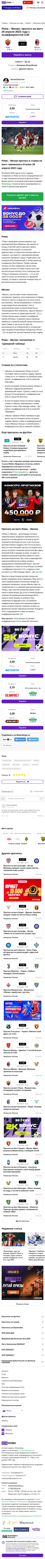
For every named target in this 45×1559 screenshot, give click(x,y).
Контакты (5, 1371)
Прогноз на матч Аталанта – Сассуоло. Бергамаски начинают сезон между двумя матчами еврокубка (21, 1169)
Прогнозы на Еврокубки (12, 1328)
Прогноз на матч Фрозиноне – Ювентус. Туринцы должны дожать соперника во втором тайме (20, 1209)
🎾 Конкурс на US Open (12, 8)
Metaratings (6, 184)
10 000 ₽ (33, 721)
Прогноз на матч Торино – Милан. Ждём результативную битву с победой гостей (21, 1149)
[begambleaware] (21, 1529)
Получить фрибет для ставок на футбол (22, 196)
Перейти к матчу (22, 55)
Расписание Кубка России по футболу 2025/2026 (18, 1361)
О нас (4, 1374)
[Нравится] (3, 816)
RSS (3, 1384)
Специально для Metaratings (12, 1381)
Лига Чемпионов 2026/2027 (13, 1344)
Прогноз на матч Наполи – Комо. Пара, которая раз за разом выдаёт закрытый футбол (20, 952)
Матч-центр (7, 828)
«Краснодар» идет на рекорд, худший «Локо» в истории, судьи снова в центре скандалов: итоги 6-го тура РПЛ (13, 1255)
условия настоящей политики (15, 1549)
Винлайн (6, 765)
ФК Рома (16, 765)
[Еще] (42, 2)
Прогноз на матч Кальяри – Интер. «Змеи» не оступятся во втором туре (19, 932)
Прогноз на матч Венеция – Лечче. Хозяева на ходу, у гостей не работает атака (22, 1189)
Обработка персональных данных (14, 1397)
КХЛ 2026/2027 (8, 1350)
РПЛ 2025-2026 (8, 1333)
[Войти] (38, 2)
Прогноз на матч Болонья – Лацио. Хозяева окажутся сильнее (22, 1108)
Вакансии (5, 1377)
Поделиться (20, 782)
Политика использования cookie (13, 1394)
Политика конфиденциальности (13, 1387)
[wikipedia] (26, 1523)
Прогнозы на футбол (11, 769)
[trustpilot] (7, 1529)
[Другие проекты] (8, 2)
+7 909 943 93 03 (14, 1488)
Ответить (40, 816)
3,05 (21, 614)
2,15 (40, 572)
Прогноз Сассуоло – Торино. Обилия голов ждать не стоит (22, 1033)
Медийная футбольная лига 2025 (16, 1339)
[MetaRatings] (9, 1443)
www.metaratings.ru (27, 1450)
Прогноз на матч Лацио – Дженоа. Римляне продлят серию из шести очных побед (22, 914)
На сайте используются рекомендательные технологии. (22, 1516)
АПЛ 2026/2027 (8, 1355)
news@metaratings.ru (15, 1485)
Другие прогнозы (12, 853)
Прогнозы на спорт (22, 760)
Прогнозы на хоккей (10, 1322)
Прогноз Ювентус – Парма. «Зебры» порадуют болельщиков (19, 972)
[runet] (4, 1523)
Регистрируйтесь (20, 472)
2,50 (23, 569)
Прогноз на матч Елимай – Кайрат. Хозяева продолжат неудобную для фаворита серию (15, 449)
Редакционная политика (10, 1400)
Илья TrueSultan (12, 805)
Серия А (25, 765)
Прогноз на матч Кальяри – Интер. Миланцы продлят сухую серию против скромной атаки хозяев (20, 868)
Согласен (22, 1555)
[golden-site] (13, 1523)
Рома (8, 47)
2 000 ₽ (32, 116)
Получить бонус (22, 1304)
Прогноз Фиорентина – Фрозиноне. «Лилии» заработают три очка (18, 991)
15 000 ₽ (33, 695)
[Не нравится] (7, 816)
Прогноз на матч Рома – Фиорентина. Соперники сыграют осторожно (19, 1089)
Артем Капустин (17, 79)
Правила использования (10, 1390)
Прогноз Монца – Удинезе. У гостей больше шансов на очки (22, 1051)
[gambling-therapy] (36, 1529)
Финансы (5, 1421)
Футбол (35, 765)
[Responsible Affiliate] (10, 1536)
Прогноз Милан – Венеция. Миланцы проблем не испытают (19, 1070)
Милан (37, 47)
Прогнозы (7, 760)
